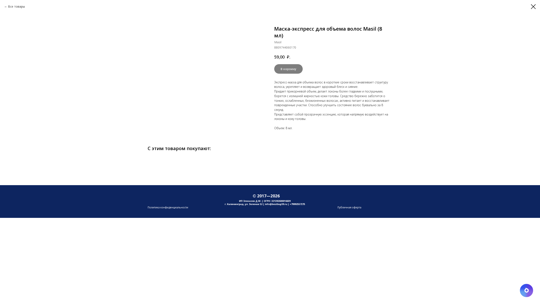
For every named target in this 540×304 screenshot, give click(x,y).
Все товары (16, 6)
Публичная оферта (349, 207)
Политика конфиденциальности (168, 207)
